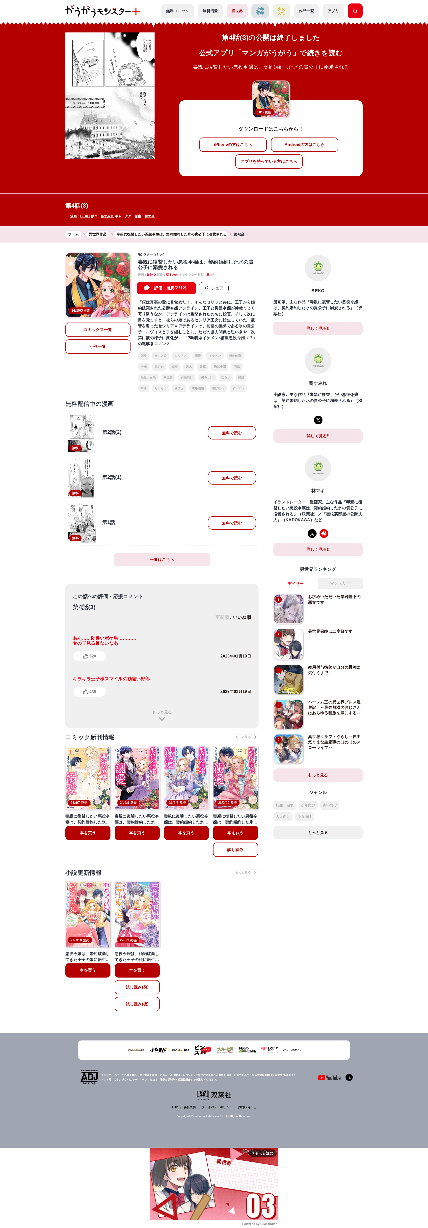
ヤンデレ (238, 388)
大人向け (283, 817)
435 (92, 692)
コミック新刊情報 (90, 737)
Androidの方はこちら (305, 144)
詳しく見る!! (318, 328)
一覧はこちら (162, 559)
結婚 (175, 366)
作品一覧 (306, 11)
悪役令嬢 (220, 366)
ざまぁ (179, 388)
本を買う (88, 833)
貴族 (203, 366)
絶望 (241, 377)
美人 (189, 366)
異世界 (237, 11)
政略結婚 (198, 388)
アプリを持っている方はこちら (269, 161)
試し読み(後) (137, 1004)
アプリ (333, 11)
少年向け (308, 805)
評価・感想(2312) (170, 288)
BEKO (85, 216)
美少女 (159, 366)
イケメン (215, 355)
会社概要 (190, 1107)
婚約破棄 (235, 355)
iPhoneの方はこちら (233, 144)
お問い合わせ (247, 1107)
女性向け (187, 377)
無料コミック (177, 11)
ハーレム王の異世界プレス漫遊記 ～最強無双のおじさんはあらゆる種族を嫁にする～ (334, 707)
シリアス (181, 355)
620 (92, 656)
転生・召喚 (148, 377)
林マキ (150, 216)
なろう (225, 377)
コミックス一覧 (98, 329)
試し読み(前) (137, 987)
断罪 (144, 388)
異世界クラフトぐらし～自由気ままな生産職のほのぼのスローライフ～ (334, 742)
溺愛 (198, 355)
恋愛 (144, 355)
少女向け (304, 817)
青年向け (330, 805)
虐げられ (218, 388)
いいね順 (242, 617)
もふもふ (161, 388)
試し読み (235, 849)
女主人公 (161, 355)
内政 (237, 366)
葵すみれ (107, 216)
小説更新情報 (83, 872)
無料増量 (210, 11)
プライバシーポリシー (217, 1107)
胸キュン (207, 377)
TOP (175, 1107)
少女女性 (281, 11)
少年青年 (260, 11)
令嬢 (144, 366)
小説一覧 (98, 346)
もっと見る (162, 712)
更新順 (222, 617)
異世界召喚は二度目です (330, 631)
